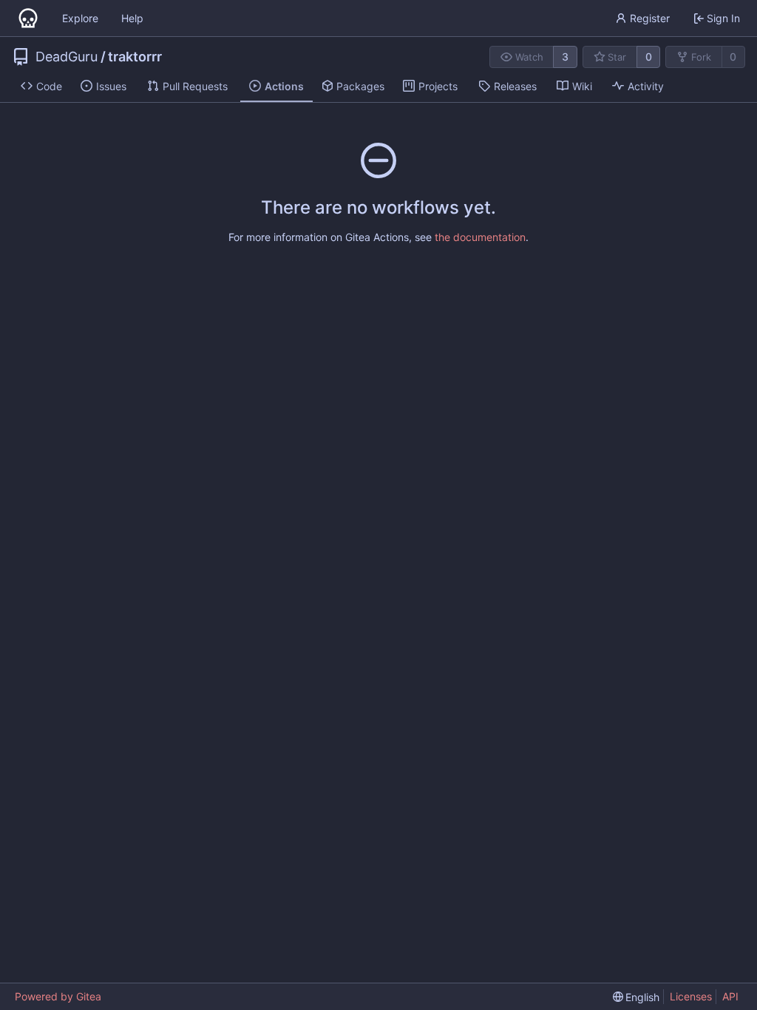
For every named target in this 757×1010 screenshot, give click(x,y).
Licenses (691, 996)
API (730, 996)
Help (132, 18)
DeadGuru (66, 57)
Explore (80, 18)
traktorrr (135, 57)
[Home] (28, 18)
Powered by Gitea (58, 996)
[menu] (636, 997)
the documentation (480, 237)
